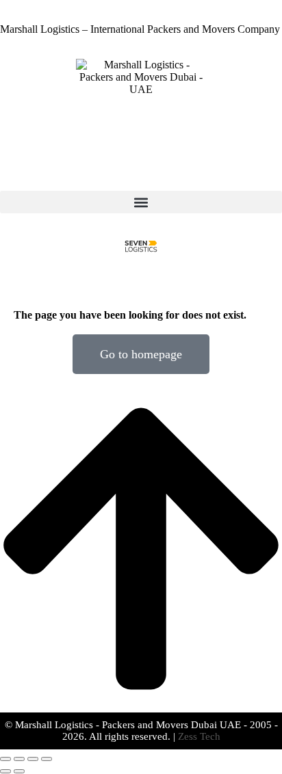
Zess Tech (199, 736)
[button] (141, 202)
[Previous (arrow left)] (5, 771)
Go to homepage (141, 354)
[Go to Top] (141, 706)
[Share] (19, 759)
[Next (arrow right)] (19, 771)
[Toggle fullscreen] (32, 759)
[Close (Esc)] (5, 759)
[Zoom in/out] (46, 759)
